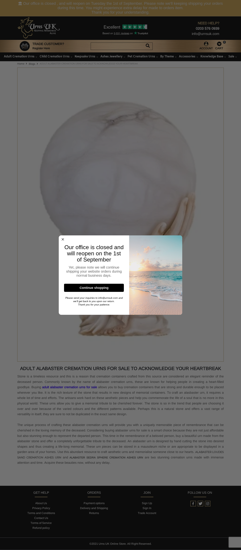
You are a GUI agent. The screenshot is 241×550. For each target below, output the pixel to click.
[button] (62, 239)
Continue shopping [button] (94, 288)
